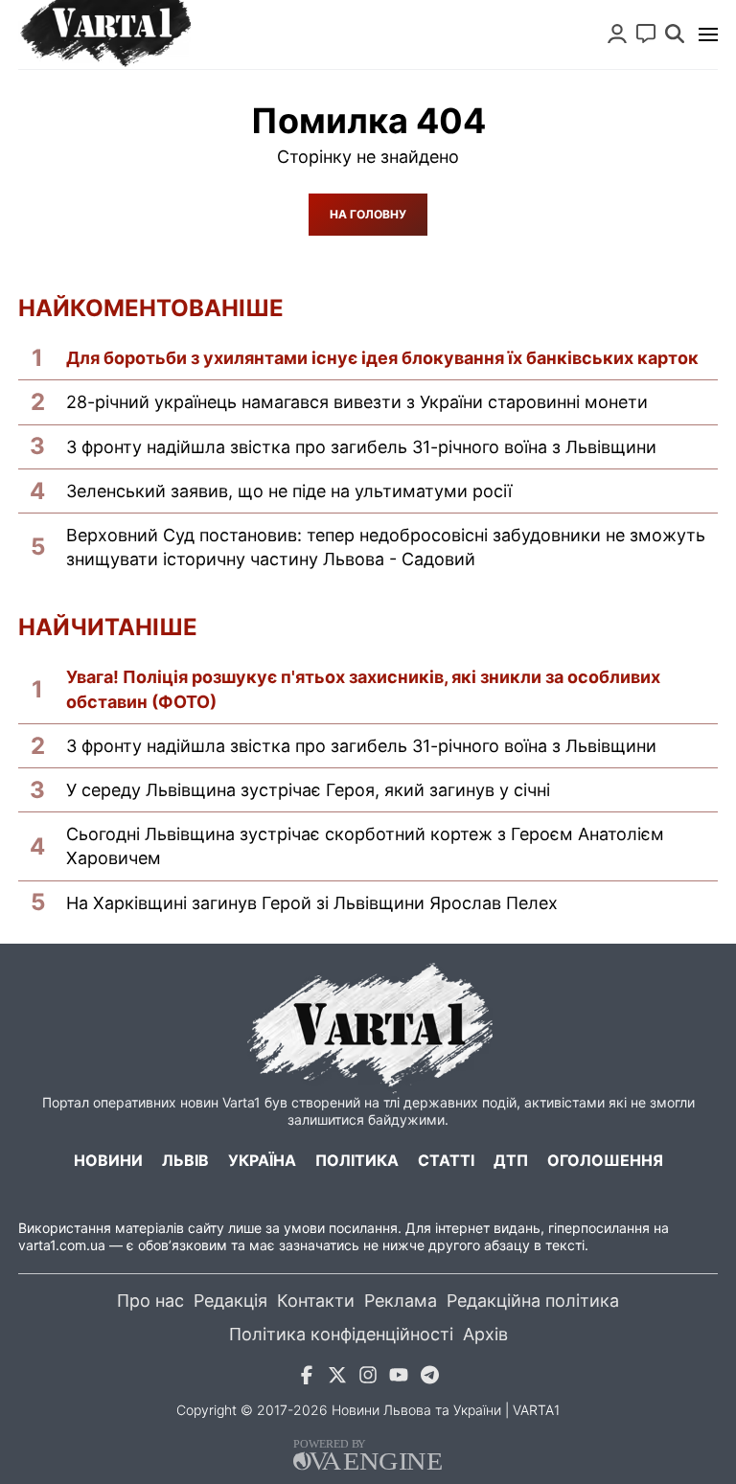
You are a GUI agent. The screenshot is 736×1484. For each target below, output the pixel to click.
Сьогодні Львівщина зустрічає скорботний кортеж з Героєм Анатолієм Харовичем (365, 846)
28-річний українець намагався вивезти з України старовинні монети (357, 402)
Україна (262, 1160)
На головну (368, 214)
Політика (357, 1160)
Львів (185, 1160)
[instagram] (368, 1378)
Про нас (150, 1300)
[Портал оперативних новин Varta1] (104, 34)
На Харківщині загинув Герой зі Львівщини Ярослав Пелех (312, 903)
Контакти (316, 1300)
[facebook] (306, 1378)
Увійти (617, 33)
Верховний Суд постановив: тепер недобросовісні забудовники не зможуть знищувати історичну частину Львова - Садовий (385, 547)
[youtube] (398, 1378)
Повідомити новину (646, 33)
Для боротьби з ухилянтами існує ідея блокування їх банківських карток (382, 358)
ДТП (511, 1160)
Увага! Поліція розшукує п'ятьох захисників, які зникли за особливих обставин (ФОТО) (363, 689)
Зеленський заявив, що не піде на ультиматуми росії (289, 491)
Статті (446, 1160)
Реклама (400, 1300)
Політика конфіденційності (341, 1334)
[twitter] (337, 1378)
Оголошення (605, 1160)
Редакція (230, 1300)
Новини (108, 1160)
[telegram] (429, 1378)
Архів (485, 1334)
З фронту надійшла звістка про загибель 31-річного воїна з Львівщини (361, 447)
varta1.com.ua (61, 1245)
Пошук (674, 33)
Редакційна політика (533, 1300)
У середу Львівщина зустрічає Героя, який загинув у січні (308, 790)
